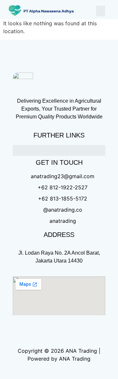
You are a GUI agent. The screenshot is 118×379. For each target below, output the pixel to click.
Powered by (42, 358)
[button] (100, 11)
